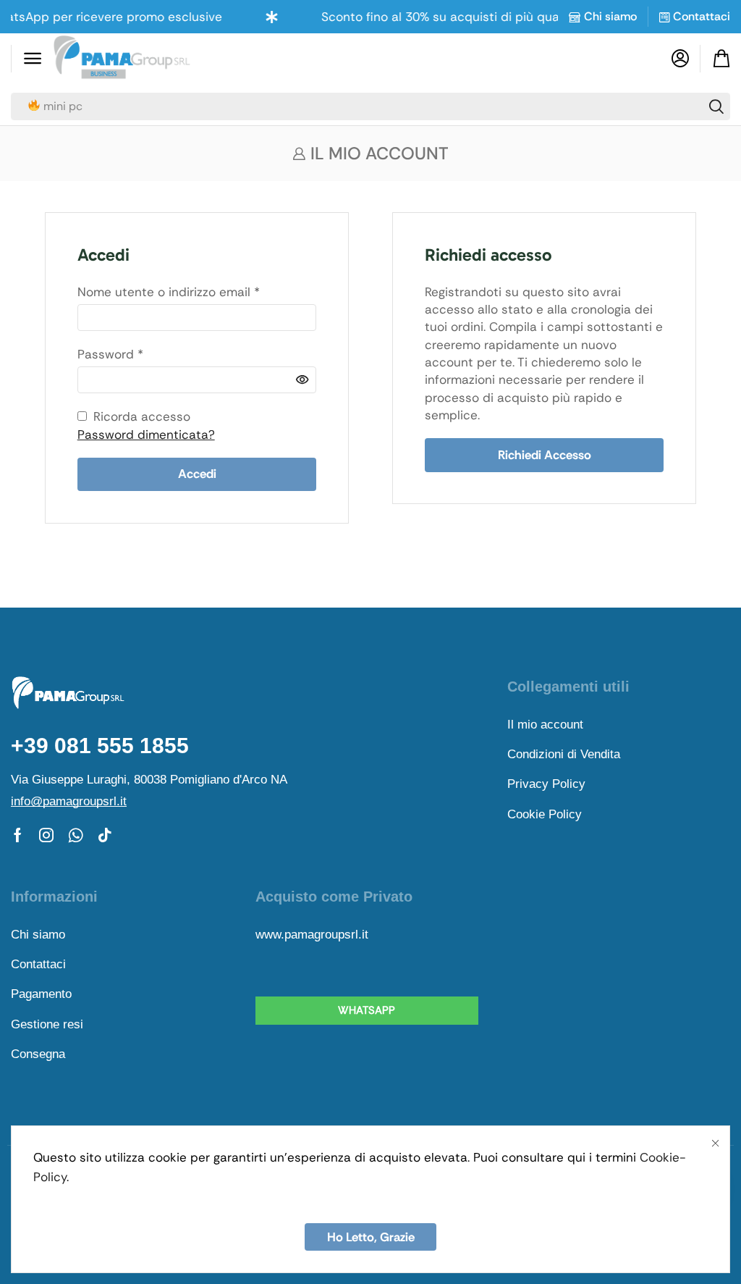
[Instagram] (46, 835)
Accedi (197, 474)
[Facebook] (18, 835)
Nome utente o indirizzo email (168, 291)
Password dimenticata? (146, 434)
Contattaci (701, 16)
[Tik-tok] (105, 835)
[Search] (716, 106)
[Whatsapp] (75, 835)
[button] (32, 58)
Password (110, 353)
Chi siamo (610, 16)
